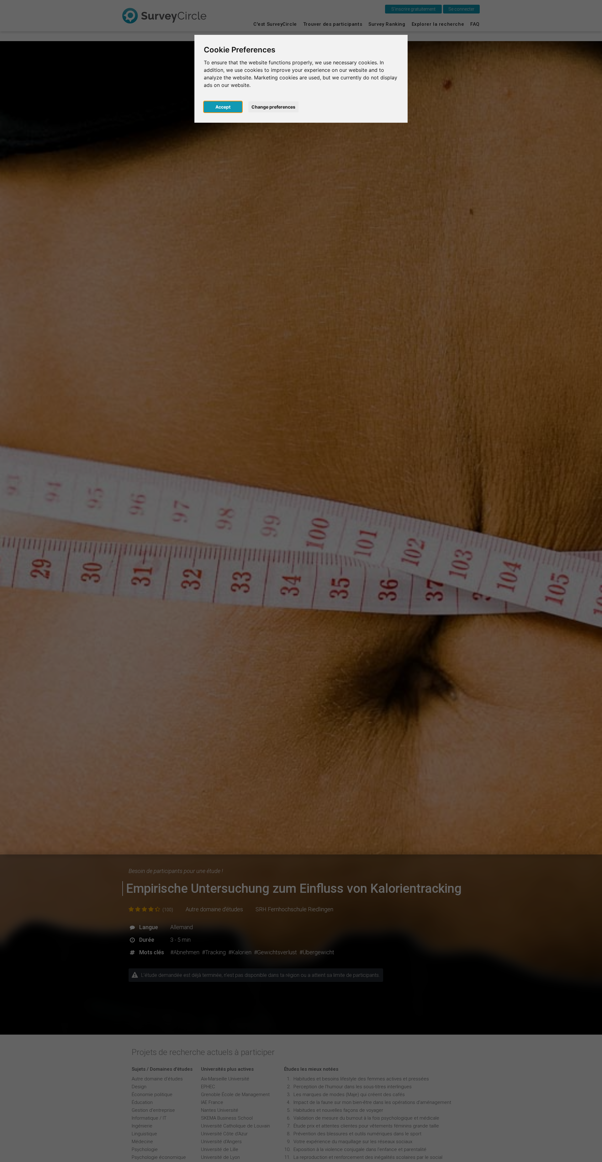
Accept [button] (223, 107)
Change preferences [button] (273, 107)
